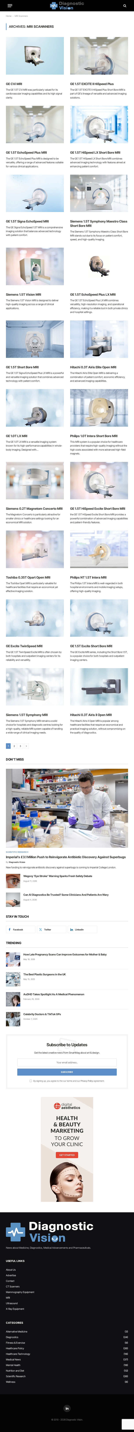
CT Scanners (13, 1286)
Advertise (11, 1275)
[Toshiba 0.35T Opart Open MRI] (35, 549)
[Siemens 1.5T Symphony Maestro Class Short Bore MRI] (99, 193)
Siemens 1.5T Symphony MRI (27, 715)
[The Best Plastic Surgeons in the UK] (13, 979)
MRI (8, 1297)
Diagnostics (12, 1337)
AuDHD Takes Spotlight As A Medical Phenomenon (53, 994)
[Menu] (10, 6)
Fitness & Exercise (15, 1342)
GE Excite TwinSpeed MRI (24, 646)
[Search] (124, 6)
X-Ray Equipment (15, 1308)
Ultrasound (12, 1303)
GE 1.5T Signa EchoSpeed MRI (27, 221)
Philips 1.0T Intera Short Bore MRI (93, 436)
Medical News (13, 1359)
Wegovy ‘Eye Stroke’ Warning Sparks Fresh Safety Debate (57, 876)
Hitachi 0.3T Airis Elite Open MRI (93, 367)
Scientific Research (17, 852)
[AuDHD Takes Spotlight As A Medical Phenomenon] (13, 999)
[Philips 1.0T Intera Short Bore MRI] (99, 407)
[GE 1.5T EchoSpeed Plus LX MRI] (99, 266)
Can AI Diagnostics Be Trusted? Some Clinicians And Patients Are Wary (66, 894)
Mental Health (13, 1365)
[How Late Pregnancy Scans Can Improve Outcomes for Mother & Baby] (13, 959)
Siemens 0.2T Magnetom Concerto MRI (34, 508)
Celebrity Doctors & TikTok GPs (42, 1014)
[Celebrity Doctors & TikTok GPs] (13, 1019)
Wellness (10, 1381)
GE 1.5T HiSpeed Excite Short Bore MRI (97, 508)
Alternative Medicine (16, 1331)
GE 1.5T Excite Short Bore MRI (91, 646)
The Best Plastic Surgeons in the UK (44, 974)
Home (8, 16)
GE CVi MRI (14, 84)
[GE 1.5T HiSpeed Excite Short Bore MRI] (99, 480)
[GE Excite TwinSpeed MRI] (35, 618)
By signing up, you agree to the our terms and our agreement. (69, 1081)
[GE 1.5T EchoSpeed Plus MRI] (35, 124)
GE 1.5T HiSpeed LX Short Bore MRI (95, 152)
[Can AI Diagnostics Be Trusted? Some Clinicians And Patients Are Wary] (13, 900)
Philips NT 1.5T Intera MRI (88, 577)
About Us (11, 1269)
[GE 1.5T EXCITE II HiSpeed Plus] (99, 55)
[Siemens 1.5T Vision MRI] (35, 266)
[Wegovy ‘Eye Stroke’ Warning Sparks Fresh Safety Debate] (13, 881)
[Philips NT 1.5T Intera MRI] (99, 549)
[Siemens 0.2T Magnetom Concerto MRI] (35, 480)
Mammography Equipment (20, 1292)
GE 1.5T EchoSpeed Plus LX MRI (93, 294)
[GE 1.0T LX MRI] (35, 407)
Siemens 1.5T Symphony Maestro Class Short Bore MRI (98, 223)
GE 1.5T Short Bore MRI (22, 367)
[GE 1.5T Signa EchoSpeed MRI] (35, 193)
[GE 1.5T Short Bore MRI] (35, 339)
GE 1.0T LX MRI (16, 436)
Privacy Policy (87, 1081)
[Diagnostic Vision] (67, 5)
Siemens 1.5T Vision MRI (23, 294)
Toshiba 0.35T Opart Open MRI (28, 577)
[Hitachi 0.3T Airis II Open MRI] (99, 687)
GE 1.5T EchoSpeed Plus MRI (26, 152)
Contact (10, 1280)
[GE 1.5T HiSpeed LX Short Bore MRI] (99, 124)
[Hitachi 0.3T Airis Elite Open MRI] (99, 339)
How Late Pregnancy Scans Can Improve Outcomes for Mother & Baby (65, 954)
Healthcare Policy (15, 1348)
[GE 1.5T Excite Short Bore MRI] (99, 618)
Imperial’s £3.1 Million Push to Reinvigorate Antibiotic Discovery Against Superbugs (66, 857)
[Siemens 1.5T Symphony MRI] (35, 687)
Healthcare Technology (18, 1353)
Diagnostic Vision (17, 862)
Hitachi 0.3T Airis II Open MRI (91, 715)
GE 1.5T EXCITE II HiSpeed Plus (92, 84)
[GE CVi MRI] (35, 55)
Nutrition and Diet (15, 1370)
